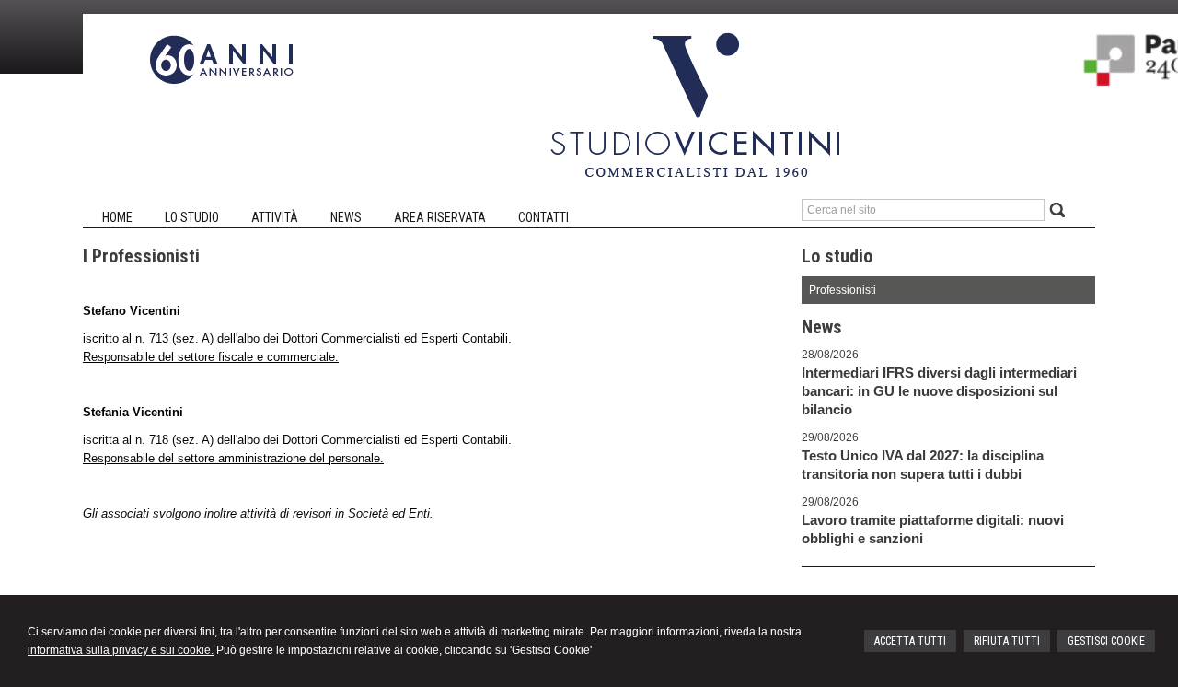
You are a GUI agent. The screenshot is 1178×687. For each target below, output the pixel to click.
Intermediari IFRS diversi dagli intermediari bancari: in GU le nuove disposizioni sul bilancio (939, 391)
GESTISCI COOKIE (1106, 641)
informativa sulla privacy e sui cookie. (121, 650)
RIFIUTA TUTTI (1007, 641)
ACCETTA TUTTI (910, 641)
